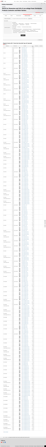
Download (29, 1)
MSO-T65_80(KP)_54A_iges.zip (25, 96)
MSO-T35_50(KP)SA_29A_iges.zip (25, 194)
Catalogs (6, 15)
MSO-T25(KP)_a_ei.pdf (24, 68)
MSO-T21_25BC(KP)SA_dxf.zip (25, 373)
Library (40, 15)
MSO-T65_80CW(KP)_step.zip (25, 166)
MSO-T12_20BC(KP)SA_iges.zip (25, 401)
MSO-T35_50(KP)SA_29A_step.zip (25, 203)
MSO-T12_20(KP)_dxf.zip (24, 54)
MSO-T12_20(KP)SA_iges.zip (25, 174)
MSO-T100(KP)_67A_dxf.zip (25, 115)
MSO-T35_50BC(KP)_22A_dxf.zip (25, 143)
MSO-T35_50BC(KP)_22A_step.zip (25, 303)
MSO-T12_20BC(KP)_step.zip (25, 128)
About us (42, 3)
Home (15, 1)
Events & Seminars (33, 1)
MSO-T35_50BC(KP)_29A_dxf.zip (25, 148)
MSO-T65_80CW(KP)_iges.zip (25, 161)
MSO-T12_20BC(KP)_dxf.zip (25, 125)
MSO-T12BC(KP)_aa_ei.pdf (25, 124)
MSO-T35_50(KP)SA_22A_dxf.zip (25, 189)
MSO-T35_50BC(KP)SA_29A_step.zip (26, 387)
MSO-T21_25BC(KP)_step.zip (25, 294)
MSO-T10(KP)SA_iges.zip (24, 326)
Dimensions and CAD (27, 15)
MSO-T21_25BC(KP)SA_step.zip (25, 410)
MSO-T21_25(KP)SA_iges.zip (25, 340)
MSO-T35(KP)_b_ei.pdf (24, 73)
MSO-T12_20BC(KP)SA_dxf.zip (25, 369)
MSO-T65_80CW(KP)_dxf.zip (25, 160)
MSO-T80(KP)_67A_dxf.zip (25, 105)
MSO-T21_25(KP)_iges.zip (25, 65)
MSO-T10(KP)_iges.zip (24, 50)
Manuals (12, 15)
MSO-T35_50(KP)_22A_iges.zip (25, 243)
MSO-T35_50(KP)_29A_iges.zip (25, 91)
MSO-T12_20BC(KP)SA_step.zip (25, 368)
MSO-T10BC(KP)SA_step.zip (25, 364)
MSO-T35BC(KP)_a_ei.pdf (24, 142)
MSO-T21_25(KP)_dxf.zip (24, 64)
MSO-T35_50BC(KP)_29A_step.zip (25, 151)
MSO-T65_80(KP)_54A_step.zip (25, 97)
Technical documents (18, 15)
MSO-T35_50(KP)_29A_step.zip (25, 82)
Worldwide (45, 1)
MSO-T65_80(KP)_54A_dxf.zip (25, 257)
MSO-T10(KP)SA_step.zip (24, 170)
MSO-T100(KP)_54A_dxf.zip (25, 110)
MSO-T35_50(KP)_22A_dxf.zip (25, 74)
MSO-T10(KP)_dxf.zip (24, 206)
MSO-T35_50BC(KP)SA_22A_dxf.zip (26, 381)
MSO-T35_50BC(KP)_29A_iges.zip (25, 157)
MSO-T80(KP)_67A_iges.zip (25, 106)
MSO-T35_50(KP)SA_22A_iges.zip (25, 198)
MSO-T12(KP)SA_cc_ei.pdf (25, 171)
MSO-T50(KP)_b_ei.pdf (24, 83)
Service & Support (25, 1)
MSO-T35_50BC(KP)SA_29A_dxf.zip (26, 419)
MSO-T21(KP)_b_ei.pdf (24, 220)
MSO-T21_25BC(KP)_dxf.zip (25, 134)
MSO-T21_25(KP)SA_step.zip (25, 184)
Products (21, 1)
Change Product (30, 18)
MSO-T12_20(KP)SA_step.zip (25, 175)
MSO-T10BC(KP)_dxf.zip (24, 120)
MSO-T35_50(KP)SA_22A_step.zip (25, 349)
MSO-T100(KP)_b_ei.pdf (24, 114)
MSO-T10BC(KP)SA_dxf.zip (25, 396)
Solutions (17, 1)
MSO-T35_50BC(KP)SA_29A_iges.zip (26, 386)
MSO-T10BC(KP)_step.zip (24, 280)
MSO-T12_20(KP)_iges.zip (25, 55)
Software (35, 15)
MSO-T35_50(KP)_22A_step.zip (25, 87)
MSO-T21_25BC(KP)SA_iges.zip (25, 378)
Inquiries (44, 3)
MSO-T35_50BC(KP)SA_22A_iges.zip (26, 382)
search (23, 35)
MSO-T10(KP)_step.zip (24, 51)
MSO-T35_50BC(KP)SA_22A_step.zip (26, 391)
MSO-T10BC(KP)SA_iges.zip (25, 363)
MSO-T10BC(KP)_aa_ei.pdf (25, 119)
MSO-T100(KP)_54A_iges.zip (25, 111)
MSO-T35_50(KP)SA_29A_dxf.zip (25, 193)
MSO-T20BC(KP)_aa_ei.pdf (25, 129)
